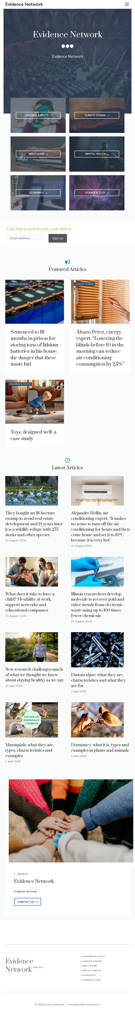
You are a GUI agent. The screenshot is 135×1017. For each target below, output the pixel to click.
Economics (89, 975)
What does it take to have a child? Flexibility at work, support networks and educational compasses (30, 602)
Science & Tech (91, 980)
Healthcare (89, 966)
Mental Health (91, 970)
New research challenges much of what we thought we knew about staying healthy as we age (34, 675)
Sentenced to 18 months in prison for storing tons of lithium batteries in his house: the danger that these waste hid (34, 348)
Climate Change (18, 284)
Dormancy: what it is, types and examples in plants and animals (100, 747)
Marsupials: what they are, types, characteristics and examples (29, 750)
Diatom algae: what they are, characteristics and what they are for (98, 680)
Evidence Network (24, 4)
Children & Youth (20, 384)
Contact (38, 967)
